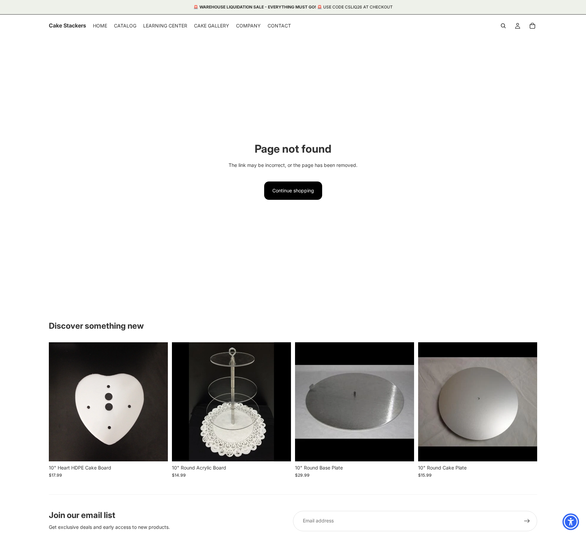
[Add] (157, 451)
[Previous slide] (182, 401)
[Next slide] (281, 401)
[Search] (503, 25)
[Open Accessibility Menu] (570, 521)
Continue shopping (293, 190)
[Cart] (532, 25)
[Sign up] (527, 521)
